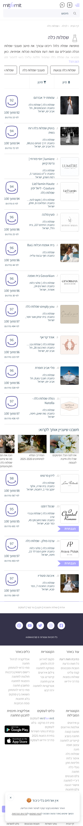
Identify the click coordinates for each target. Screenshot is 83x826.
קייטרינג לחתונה (69, 740)
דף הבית (74, 26)
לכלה (64, 26)
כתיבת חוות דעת (69, 659)
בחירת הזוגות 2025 (43, 736)
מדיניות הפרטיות (19, 813)
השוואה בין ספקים (19, 694)
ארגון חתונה (47, 681)
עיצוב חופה (72, 745)
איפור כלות (72, 758)
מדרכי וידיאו (71, 681)
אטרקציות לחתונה (43, 686)
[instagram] (52, 628)
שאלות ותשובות (50, 607)
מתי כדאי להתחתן (19, 668)
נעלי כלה (74, 767)
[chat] (62, 5)
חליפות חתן (72, 763)
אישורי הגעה (72, 785)
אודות (62, 607)
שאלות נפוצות (71, 677)
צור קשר (31, 607)
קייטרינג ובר (47, 677)
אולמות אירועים (70, 727)
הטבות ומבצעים (70, 668)
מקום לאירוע (46, 659)
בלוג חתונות (23, 699)
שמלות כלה (53, 26)
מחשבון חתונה (21, 685)
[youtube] (30, 628)
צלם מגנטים (72, 776)
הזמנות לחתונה (20, 681)
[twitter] (41, 628)
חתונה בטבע (72, 736)
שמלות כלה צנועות (64, 70)
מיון (65, 82)
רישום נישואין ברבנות (17, 672)
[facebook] (62, 628)
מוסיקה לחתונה (45, 668)
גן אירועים (73, 723)
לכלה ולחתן (47, 664)
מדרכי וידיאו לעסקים (42, 740)
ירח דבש (49, 690)
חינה (76, 749)
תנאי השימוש (35, 813)
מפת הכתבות (22, 703)
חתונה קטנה (72, 732)
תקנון (39, 607)
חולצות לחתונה (21, 677)
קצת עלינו (73, 672)
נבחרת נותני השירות (42, 731)
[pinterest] (20, 628)
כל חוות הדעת (71, 664)
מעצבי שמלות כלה (33, 70)
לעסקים (21, 607)
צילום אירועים (46, 672)
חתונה (75, 772)
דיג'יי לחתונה (71, 780)
